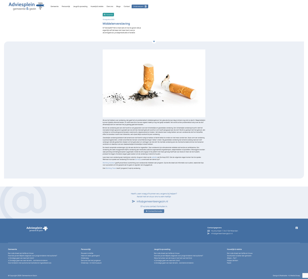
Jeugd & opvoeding (80, 6)
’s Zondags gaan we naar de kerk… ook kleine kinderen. (28, 260)
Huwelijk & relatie (97, 6)
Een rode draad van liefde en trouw (21, 253)
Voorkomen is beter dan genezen (239, 256)
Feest (229, 263)
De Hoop (138, 159)
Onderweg (85, 258)
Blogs (118, 6)
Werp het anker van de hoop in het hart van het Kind (173, 258)
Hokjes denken (232, 260)
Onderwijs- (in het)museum (91, 263)
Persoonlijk (66, 6)
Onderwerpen (138, 6)
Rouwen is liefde (87, 253)
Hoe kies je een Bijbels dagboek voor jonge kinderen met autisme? (32, 256)
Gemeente (55, 6)
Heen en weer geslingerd (90, 256)
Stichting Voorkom (109, 163)
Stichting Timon (111, 168)
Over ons (110, 6)
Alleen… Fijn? (231, 258)
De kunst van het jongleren (91, 260)
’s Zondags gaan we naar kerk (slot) (21, 258)
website (154, 157)
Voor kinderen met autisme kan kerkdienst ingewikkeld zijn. (30, 263)
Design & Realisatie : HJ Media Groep (286, 275)
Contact (127, 6)
